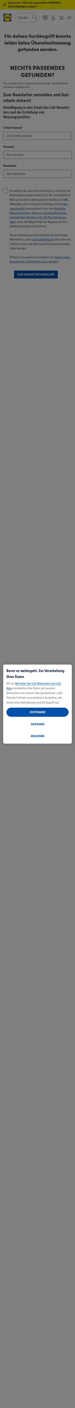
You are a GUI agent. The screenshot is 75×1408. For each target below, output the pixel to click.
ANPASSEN (37, 724)
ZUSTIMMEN (37, 712)
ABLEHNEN (37, 736)
